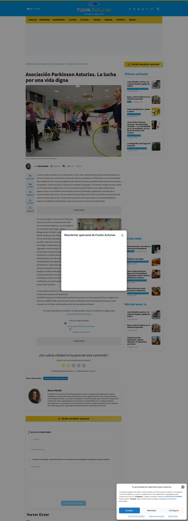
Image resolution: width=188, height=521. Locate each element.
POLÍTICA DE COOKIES (136, 516)
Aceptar (129, 510)
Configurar (174, 510)
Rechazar (151, 510)
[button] (183, 487)
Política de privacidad (156, 516)
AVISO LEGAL (173, 516)
